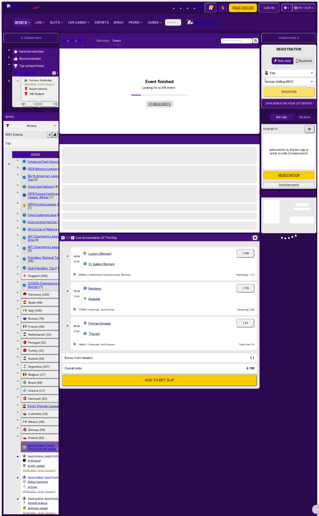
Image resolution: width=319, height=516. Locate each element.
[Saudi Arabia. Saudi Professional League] (80, 40)
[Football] (72, 40)
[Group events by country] (55, 134)
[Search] (256, 41)
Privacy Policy (290, 115)
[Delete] (255, 139)
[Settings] (286, 8)
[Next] (74, 139)
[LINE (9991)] (63, 40)
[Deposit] (223, 7)
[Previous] (54, 73)
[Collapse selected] (49, 134)
